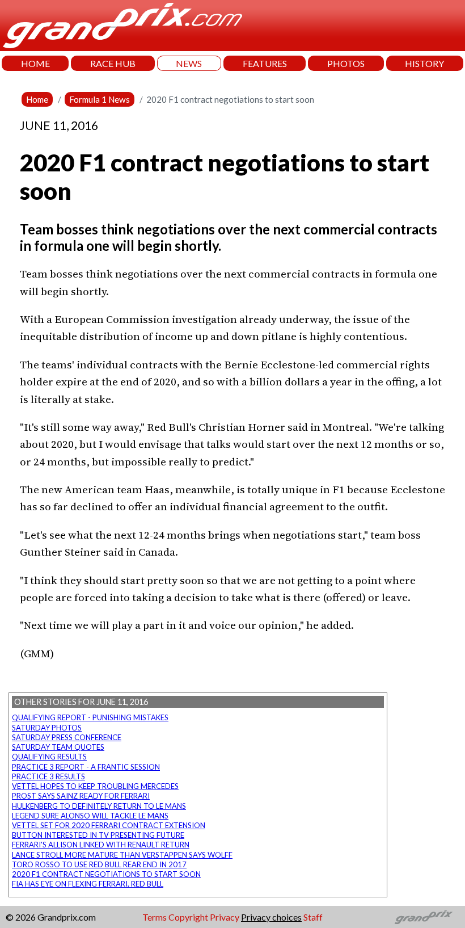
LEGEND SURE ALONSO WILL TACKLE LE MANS (90, 815)
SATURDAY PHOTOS (47, 727)
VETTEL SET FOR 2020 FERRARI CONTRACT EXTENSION (108, 825)
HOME (35, 63)
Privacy (224, 917)
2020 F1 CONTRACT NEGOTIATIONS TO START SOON (106, 874)
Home (37, 99)
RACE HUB (113, 63)
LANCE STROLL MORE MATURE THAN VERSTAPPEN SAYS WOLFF (122, 854)
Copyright (188, 917)
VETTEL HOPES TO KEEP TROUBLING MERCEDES (95, 786)
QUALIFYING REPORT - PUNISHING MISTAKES (90, 717)
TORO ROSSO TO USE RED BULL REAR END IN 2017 (99, 864)
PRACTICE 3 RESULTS (48, 776)
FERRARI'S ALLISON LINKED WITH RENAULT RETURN (100, 844)
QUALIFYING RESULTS (49, 756)
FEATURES (265, 63)
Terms (154, 917)
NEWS (189, 63)
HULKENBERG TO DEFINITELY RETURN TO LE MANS (99, 806)
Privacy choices (271, 917)
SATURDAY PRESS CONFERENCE (66, 737)
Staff (313, 917)
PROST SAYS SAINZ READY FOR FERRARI (81, 795)
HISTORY (424, 63)
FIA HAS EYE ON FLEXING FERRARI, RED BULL (87, 883)
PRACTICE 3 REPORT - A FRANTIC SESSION (86, 766)
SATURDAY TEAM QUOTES (58, 746)
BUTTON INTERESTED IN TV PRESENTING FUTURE (98, 834)
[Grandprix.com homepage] (424, 917)
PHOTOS (346, 63)
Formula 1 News (99, 99)
